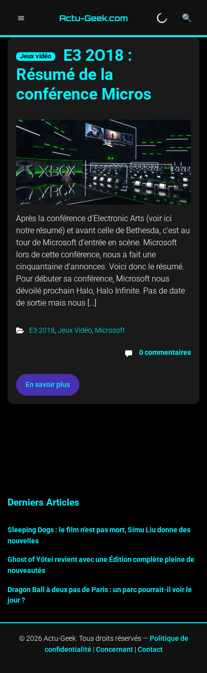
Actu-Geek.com (93, 18)
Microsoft (110, 330)
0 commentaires (165, 352)
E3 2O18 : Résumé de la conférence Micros (83, 75)
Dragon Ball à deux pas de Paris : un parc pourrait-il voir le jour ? (100, 595)
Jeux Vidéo (75, 330)
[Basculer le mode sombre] (162, 18)
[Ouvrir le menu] (21, 18)
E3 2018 (42, 330)
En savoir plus (48, 384)
